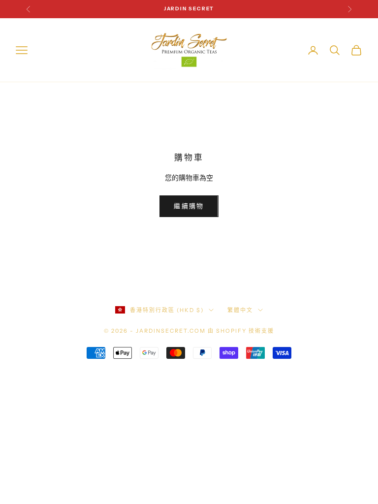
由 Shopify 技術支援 (241, 330)
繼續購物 (189, 206)
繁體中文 (240, 310)
